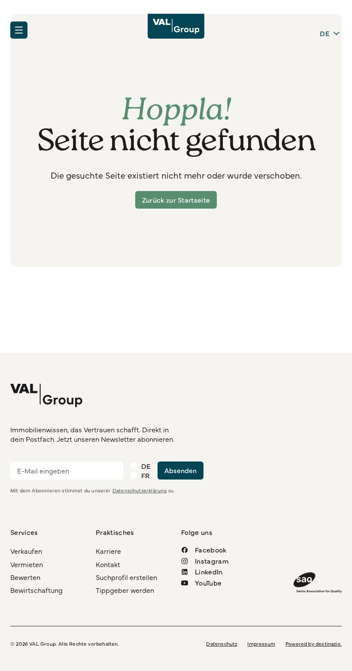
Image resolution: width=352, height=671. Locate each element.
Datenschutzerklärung (139, 490)
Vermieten (26, 564)
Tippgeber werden (125, 590)
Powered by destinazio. (313, 643)
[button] (18, 30)
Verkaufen (26, 551)
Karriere (108, 551)
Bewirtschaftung (36, 590)
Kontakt (108, 564)
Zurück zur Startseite (176, 199)
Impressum (261, 643)
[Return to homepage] (176, 26)
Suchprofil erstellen (126, 577)
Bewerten (25, 577)
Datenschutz (221, 643)
